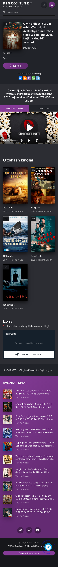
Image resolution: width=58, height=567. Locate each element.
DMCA (11, 546)
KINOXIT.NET (9, 370)
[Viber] (29, 78)
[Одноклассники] (25, 78)
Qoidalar (19, 546)
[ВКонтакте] (20, 78)
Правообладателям (29, 553)
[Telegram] (38, 78)
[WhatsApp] (33, 78)
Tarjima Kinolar (27, 370)
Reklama (29, 546)
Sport (6, 58)
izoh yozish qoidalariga (25, 326)
